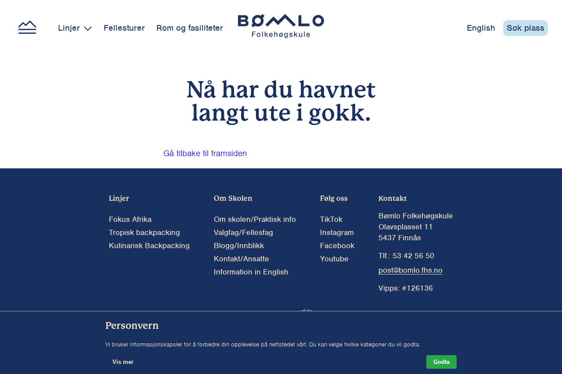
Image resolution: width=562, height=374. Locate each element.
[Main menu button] (27, 28)
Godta (441, 362)
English (481, 27)
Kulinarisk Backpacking (149, 245)
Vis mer (122, 362)
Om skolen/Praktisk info (255, 219)
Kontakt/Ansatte (241, 259)
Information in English (251, 272)
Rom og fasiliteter (189, 27)
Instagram (337, 232)
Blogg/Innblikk (239, 245)
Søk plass (525, 27)
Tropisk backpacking (144, 232)
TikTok (331, 219)
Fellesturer (124, 27)
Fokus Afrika (130, 219)
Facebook (337, 245)
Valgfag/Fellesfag (243, 232)
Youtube (334, 259)
